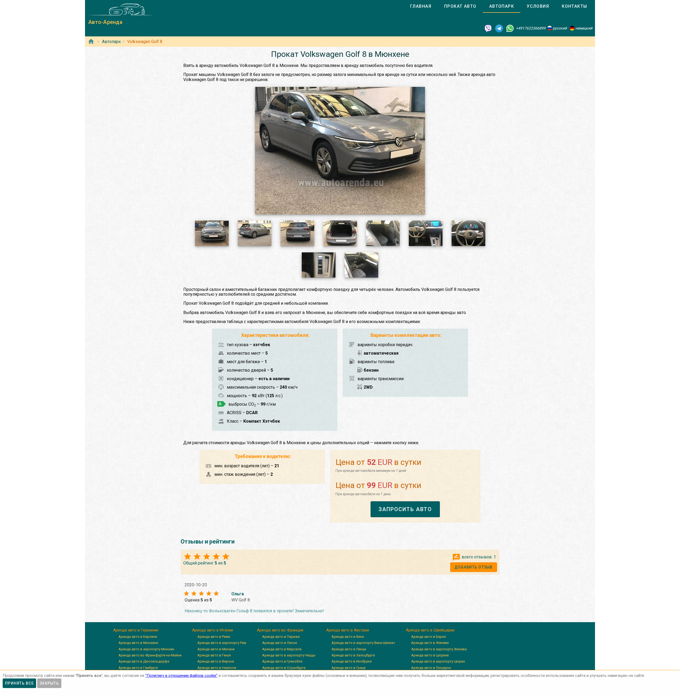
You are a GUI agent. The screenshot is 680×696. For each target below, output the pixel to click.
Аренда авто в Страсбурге (283, 668)
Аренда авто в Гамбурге (138, 668)
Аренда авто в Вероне (215, 661)
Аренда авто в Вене (348, 637)
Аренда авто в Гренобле (282, 661)
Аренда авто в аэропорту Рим (221, 643)
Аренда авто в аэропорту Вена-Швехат (363, 643)
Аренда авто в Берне (428, 637)
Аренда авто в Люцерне (431, 668)
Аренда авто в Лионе (279, 643)
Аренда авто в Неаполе (216, 668)
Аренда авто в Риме (213, 637)
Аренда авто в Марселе (281, 649)
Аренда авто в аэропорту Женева (439, 649)
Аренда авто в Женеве (430, 643)
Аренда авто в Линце (349, 649)
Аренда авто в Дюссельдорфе (143, 661)
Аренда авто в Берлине (137, 637)
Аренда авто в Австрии (347, 630)
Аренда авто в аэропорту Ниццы (289, 655)
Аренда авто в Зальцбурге (353, 655)
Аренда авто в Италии (212, 630)
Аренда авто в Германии (135, 630)
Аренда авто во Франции (280, 630)
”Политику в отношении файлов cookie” (181, 675)
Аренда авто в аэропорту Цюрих (438, 661)
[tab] (421, 6)
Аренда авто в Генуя (214, 655)
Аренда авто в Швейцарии (430, 630)
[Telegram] (499, 28)
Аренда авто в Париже (281, 637)
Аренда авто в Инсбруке (352, 661)
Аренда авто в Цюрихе (430, 655)
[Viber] (488, 28)
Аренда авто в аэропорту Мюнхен (146, 649)
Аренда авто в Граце (349, 668)
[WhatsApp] (510, 28)
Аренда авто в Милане (216, 649)
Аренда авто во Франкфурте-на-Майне (149, 655)
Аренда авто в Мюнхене (138, 643)
